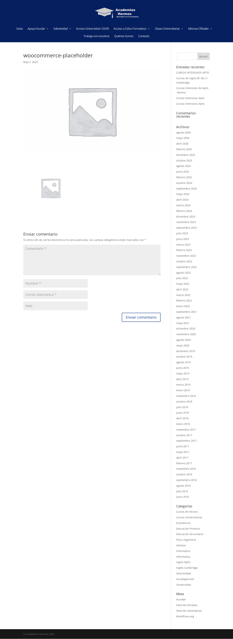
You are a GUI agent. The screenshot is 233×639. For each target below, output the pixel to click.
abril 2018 (182, 418)
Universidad (183, 584)
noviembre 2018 (186, 396)
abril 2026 (182, 143)
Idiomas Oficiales (198, 29)
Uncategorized (185, 579)
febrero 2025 (184, 177)
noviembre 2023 (186, 222)
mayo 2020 (182, 345)
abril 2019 (182, 379)
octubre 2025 (184, 160)
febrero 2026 (184, 149)
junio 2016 (182, 496)
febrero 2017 (184, 463)
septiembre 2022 (186, 267)
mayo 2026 (182, 138)
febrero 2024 (184, 211)
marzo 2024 (183, 205)
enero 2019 (183, 390)
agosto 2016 (183, 485)
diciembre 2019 (185, 351)
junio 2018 (182, 412)
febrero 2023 (184, 250)
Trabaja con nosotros (96, 36)
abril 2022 (182, 289)
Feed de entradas (187, 605)
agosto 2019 (183, 362)
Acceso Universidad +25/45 (92, 29)
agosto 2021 (183, 317)
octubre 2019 (184, 356)
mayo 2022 (182, 283)
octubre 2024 (184, 183)
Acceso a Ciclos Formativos (130, 29)
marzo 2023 (183, 244)
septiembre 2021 (186, 311)
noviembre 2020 (186, 334)
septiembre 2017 (186, 440)
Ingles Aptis (183, 562)
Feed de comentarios (189, 610)
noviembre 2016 (186, 468)
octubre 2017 (184, 435)
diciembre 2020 (185, 328)
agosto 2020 (183, 340)
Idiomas (181, 545)
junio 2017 (182, 446)
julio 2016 (182, 491)
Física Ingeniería (186, 539)
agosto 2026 (183, 132)
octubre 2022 (184, 261)
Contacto (143, 36)
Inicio (19, 29)
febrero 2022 (184, 300)
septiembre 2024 (186, 188)
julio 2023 (182, 233)
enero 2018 (183, 424)
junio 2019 (182, 368)
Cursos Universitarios (189, 517)
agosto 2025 (183, 166)
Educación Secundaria (189, 534)
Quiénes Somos (123, 36)
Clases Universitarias (167, 29)
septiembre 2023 (186, 227)
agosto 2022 (183, 272)
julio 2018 (182, 407)
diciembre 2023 (185, 216)
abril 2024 (182, 199)
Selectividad (60, 29)
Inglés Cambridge (187, 567)
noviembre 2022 (186, 255)
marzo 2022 (183, 295)
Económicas (183, 523)
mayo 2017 (182, 452)
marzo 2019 (183, 384)
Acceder (181, 599)
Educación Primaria (188, 528)
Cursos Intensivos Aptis (190, 98)
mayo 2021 (182, 323)
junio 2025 (182, 171)
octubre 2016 (184, 474)
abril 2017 (182, 457)
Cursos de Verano (187, 511)
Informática (183, 551)
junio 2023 (182, 239)
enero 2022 (183, 306)
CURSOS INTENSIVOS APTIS (192, 72)
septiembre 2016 (186, 480)
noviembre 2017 (186, 429)
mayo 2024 (182, 194)
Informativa (183, 556)
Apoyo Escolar (36, 29)
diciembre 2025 (185, 155)
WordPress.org (185, 616)
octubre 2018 (184, 401)
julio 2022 (182, 278)
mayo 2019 (182, 373)
